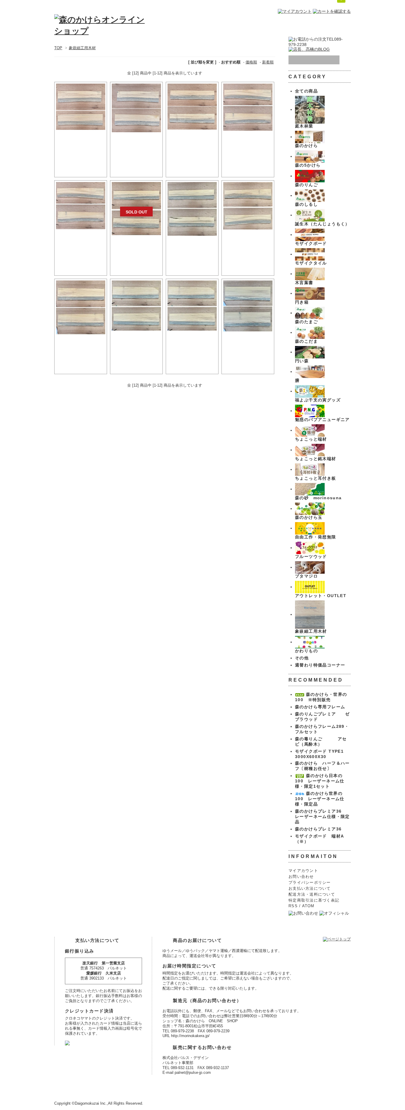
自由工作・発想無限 (315, 537)
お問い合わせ (301, 877)
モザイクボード (311, 243)
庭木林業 (304, 126)
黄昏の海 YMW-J (136, 344)
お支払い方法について (309, 888)
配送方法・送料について (311, 894)
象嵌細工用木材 (82, 48)
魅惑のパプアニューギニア (322, 419)
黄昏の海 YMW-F (136, 249)
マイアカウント (303, 871)
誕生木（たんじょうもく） (322, 223)
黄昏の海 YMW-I (81, 348)
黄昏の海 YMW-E (81, 243)
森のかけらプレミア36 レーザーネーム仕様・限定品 (322, 816)
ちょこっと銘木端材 (315, 458)
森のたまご (306, 321)
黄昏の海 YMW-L (248, 345)
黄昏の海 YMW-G (192, 250)
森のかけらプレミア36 (318, 829)
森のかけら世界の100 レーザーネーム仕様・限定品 (320, 798)
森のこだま (306, 341)
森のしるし (306, 204)
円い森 (302, 360)
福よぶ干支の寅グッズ (318, 400)
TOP (58, 48)
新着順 (268, 62)
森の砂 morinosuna (318, 497)
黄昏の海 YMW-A (81, 144)
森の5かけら (308, 165)
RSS (293, 906)
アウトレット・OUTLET (320, 595)
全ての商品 (306, 91)
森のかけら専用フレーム (320, 706)
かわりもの (306, 650)
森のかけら (306, 145)
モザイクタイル (311, 263)
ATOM (308, 906)
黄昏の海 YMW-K (192, 344)
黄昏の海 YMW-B (136, 146)
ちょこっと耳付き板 (315, 478)
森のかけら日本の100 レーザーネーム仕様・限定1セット (320, 781)
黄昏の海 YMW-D (248, 145)
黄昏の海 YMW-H (248, 243)
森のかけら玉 (308, 517)
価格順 (251, 62)
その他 (302, 658)
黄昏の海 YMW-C (192, 143)
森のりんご (306, 184)
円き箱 (302, 302)
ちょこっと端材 (311, 439)
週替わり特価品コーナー (320, 665)
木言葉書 (304, 282)
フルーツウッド (311, 556)
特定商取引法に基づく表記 (313, 900)
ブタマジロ (306, 576)
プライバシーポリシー (309, 883)
